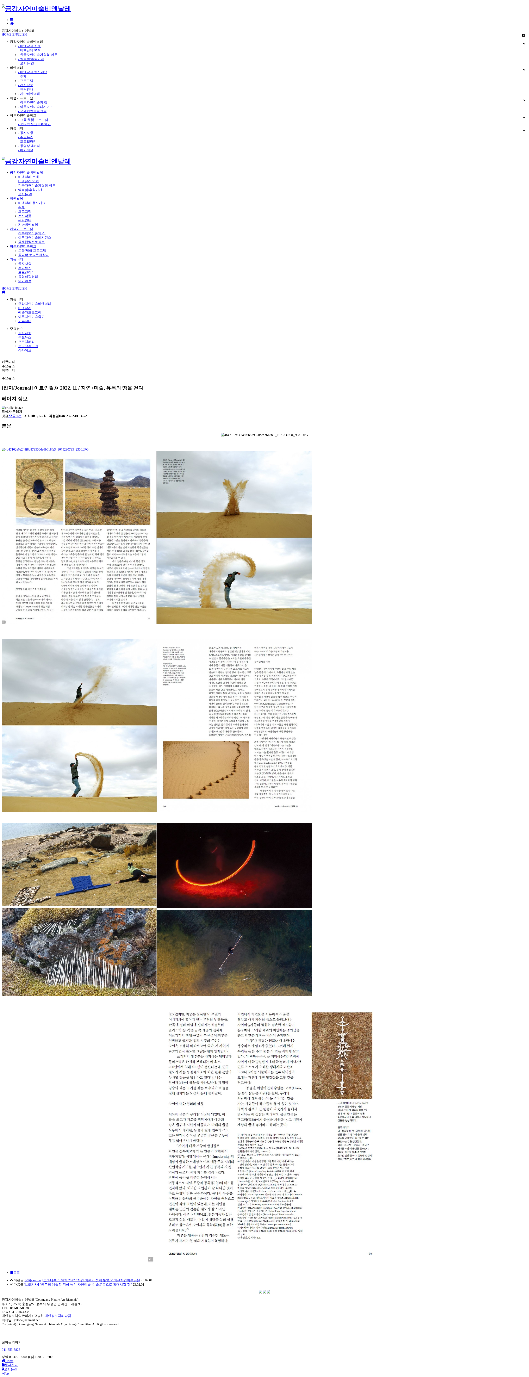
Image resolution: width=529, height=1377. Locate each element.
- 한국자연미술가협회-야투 (37, 54)
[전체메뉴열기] (11, 19)
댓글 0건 (14, 416)
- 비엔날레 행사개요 (32, 72)
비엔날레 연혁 (28, 181)
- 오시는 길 (26, 63)
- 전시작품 (25, 85)
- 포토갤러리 (27, 141)
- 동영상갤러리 (29, 146)
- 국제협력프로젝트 (32, 111)
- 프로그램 (25, 80)
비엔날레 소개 (28, 177)
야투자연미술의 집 (31, 233)
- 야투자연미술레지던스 (35, 106)
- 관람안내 (25, 89)
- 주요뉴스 (25, 137)
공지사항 (24, 263)
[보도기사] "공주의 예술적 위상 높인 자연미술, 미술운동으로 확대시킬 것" (78, 1284)
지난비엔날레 (28, 224)
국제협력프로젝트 (31, 242)
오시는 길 (25, 194)
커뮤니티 (16, 259)
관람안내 (24, 220)
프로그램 (24, 211)
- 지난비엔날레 (29, 93)
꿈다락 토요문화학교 (33, 255)
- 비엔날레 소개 (29, 46)
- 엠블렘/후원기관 (31, 59)
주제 (21, 207)
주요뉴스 (24, 268)
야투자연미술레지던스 (34, 237)
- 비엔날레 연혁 (29, 50)
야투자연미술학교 (23, 246)
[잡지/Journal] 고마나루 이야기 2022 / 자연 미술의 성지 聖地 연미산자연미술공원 (82, 1280)
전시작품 (24, 216)
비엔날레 (16, 198)
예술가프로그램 (21, 229)
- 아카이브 (25, 150)
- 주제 (22, 76)
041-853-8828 (11, 1349)
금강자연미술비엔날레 (26, 172)
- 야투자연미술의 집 (32, 102)
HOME (7, 34)
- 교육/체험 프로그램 (33, 120)
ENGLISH (19, 34)
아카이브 (24, 281)
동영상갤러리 (28, 276)
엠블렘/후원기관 (30, 190)
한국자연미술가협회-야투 (37, 185)
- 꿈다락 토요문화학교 (34, 124)
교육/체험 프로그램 (32, 250)
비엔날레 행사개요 (31, 203)
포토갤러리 (26, 272)
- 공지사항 (25, 133)
